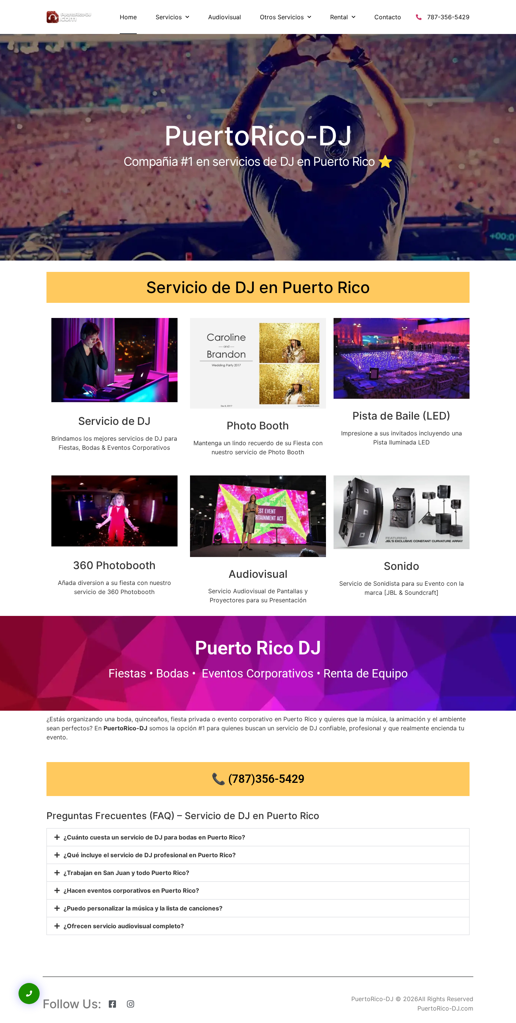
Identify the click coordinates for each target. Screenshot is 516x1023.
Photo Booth (258, 425)
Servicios (169, 17)
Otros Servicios (282, 17)
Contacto (387, 17)
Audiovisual (224, 17)
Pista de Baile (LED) (401, 415)
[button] (258, 837)
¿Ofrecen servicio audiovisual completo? (123, 926)
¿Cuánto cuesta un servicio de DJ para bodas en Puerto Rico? (154, 837)
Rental (339, 17)
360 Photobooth (114, 565)
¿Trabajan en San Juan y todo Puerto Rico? (126, 872)
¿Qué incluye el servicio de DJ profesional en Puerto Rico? (149, 855)
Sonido (401, 566)
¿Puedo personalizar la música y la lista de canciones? (142, 908)
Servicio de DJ (114, 421)
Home (128, 17)
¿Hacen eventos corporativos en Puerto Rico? (131, 890)
